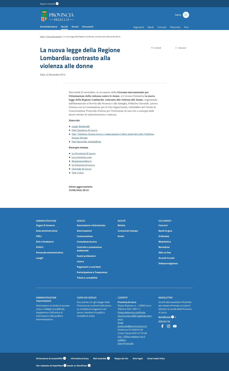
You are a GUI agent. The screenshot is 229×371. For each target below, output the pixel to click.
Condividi (157, 47)
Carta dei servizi (86, 297)
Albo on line (164, 252)
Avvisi (121, 236)
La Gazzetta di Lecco (83, 164)
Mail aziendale (101, 358)
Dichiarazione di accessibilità (51, 358)
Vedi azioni (182, 47)
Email (120, 323)
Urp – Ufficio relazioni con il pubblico (131, 338)
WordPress (84, 365)
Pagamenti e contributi (89, 267)
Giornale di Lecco (82, 168)
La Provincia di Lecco (84, 153)
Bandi (151, 27)
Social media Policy (156, 358)
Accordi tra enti (166, 258)
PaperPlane (59, 365)
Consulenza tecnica (87, 241)
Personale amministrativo (49, 252)
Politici (39, 247)
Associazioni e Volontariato (91, 225)
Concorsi (161, 27)
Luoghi (39, 258)
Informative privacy (80, 358)
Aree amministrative (46, 231)
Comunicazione (85, 236)
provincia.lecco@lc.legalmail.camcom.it (135, 317)
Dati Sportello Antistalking (86, 141)
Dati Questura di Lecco (84, 130)
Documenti (87, 26)
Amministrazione (48, 26)
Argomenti (138, 27)
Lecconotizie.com (82, 157)
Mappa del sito (121, 358)
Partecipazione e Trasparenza (92, 272)
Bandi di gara (165, 231)
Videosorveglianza (168, 263)
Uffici (39, 236)
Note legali (138, 358)
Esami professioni (86, 256)
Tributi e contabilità (87, 277)
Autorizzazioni (84, 231)
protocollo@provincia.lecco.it (132, 326)
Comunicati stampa (128, 231)
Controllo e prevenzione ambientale (89, 248)
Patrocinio (175, 27)
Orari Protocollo (126, 343)
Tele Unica (78, 172)
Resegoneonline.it (82, 161)
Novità (64, 26)
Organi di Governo (45, 225)
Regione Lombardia (49, 3)
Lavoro (80, 261)
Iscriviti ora (166, 317)
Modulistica (164, 241)
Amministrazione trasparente (46, 299)
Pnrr (186, 27)
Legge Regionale (81, 126)
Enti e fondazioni (45, 241)
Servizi (75, 26)
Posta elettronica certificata (131, 312)
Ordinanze (163, 236)
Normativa (163, 247)
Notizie (121, 225)
